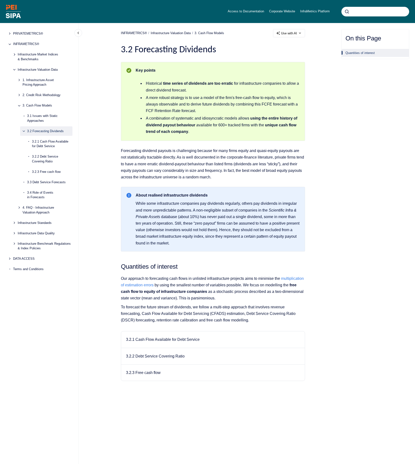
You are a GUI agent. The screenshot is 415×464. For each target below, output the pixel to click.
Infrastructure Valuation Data (38, 69)
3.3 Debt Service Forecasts (46, 182)
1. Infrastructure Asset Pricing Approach (38, 82)
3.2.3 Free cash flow (46, 172)
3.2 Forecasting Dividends (45, 131)
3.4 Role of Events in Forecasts (40, 195)
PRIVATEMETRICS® (28, 34)
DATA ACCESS (24, 259)
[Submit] (347, 11)
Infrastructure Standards (35, 223)
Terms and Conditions (28, 269)
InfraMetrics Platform (315, 11)
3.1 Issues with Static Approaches (42, 118)
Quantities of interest (360, 53)
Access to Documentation (246, 11)
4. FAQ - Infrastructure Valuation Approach (38, 210)
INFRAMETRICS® (26, 44)
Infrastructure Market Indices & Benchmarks (38, 57)
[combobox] (375, 11)
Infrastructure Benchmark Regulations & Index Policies (44, 246)
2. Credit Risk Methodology (42, 95)
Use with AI (289, 33)
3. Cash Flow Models (37, 105)
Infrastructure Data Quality (36, 233)
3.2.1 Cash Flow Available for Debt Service (50, 144)
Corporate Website (282, 11)
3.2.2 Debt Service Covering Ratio (45, 159)
